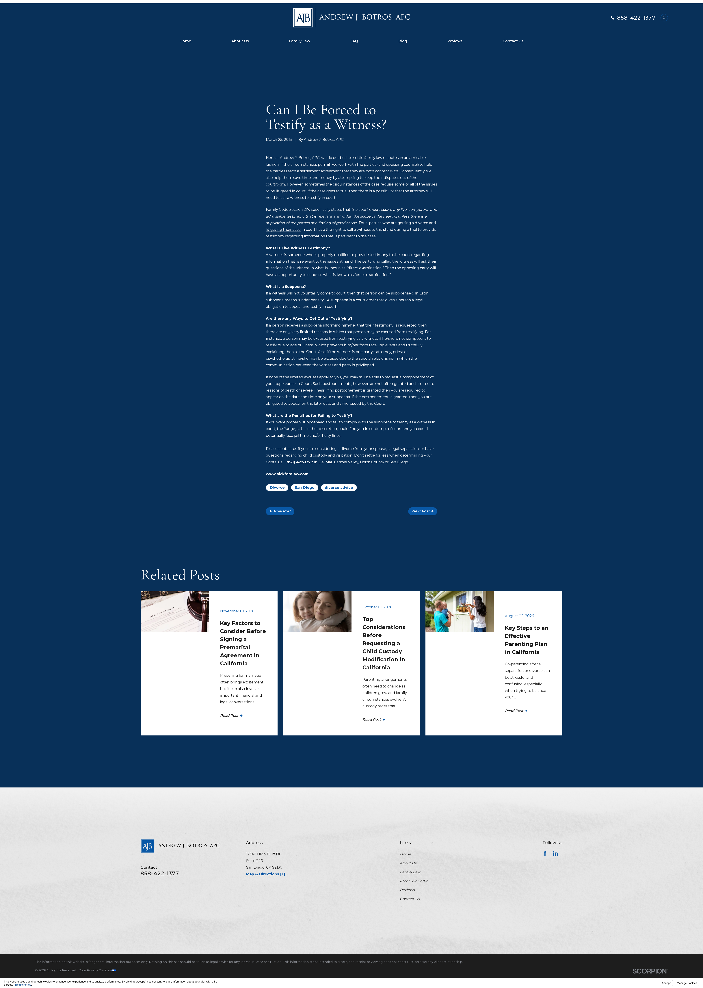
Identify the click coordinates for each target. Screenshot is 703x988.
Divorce (277, 487)
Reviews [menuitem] (454, 41)
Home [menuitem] (185, 41)
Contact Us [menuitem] (513, 41)
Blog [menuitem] (402, 41)
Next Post (420, 511)
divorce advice (339, 487)
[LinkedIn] (555, 853)
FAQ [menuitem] (354, 41)
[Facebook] (545, 853)
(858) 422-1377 (299, 462)
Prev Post (282, 511)
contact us (287, 448)
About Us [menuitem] (240, 41)
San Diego (305, 487)
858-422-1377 (636, 17)
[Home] (351, 17)
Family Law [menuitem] (299, 41)
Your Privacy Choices (95, 970)
